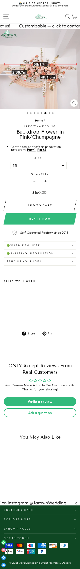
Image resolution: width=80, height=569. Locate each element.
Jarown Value (17, 528)
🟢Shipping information (30, 253)
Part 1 (31, 150)
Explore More (17, 519)
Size (38, 158)
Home (39, 120)
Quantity (40, 174)
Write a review (40, 401)
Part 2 (41, 150)
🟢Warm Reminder (23, 245)
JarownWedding (40, 126)
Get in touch (17, 538)
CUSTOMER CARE (19, 509)
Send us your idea (24, 261)
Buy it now (40, 218)
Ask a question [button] (40, 412)
